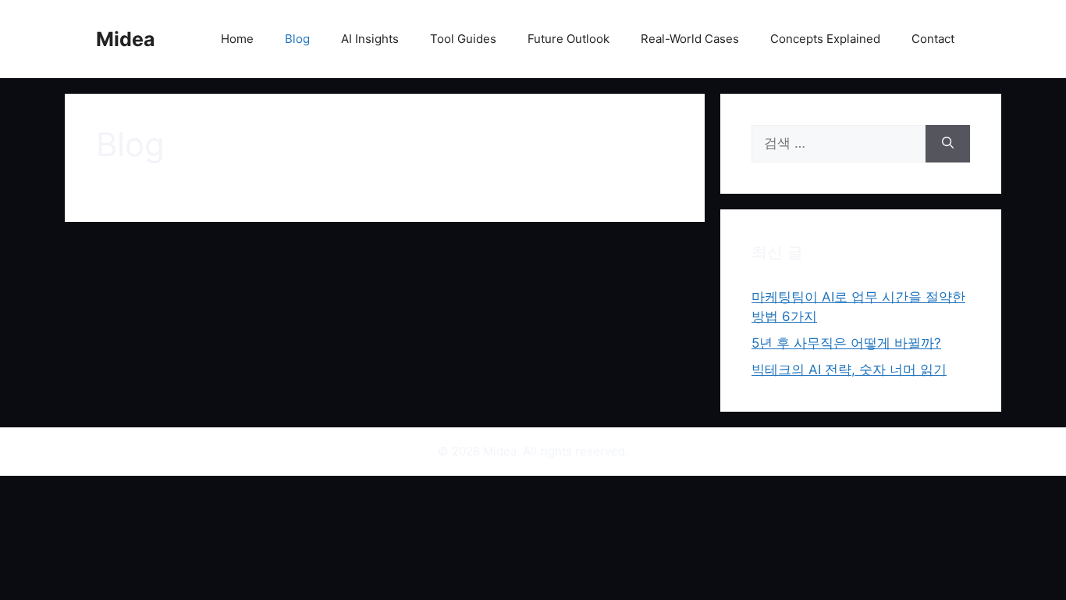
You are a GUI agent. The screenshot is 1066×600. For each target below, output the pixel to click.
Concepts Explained (825, 38)
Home (237, 38)
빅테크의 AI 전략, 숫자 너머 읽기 (849, 369)
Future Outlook (568, 38)
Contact (932, 38)
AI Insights (370, 38)
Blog (297, 38)
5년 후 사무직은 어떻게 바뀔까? (846, 343)
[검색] (948, 143)
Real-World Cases (690, 38)
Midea (125, 39)
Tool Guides (463, 38)
